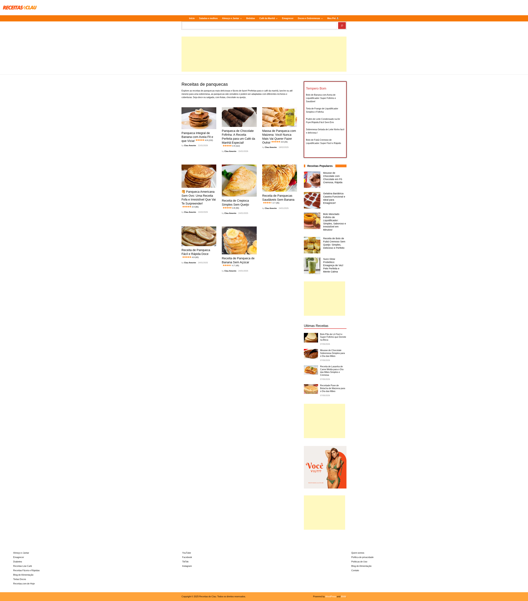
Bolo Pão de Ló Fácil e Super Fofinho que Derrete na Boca (333, 337)
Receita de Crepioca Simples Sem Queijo (235, 204)
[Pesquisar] (342, 25)
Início (192, 18)
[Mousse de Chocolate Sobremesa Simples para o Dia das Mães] (311, 358)
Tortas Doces (19, 579)
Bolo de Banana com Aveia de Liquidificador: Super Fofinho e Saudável (321, 98)
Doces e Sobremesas (311, 19)
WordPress (330, 596)
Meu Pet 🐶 (333, 18)
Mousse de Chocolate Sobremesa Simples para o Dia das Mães (332, 353)
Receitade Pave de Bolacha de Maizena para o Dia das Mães (332, 388)
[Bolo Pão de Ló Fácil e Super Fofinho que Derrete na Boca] (311, 342)
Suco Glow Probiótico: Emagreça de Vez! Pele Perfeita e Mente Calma (333, 265)
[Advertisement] (264, 56)
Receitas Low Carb (22, 566)
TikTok (185, 561)
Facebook (187, 557)
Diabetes (17, 561)
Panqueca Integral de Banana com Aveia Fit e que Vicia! (197, 137)
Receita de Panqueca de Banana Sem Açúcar (238, 262)
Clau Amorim (190, 145)
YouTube (186, 553)
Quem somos (357, 553)
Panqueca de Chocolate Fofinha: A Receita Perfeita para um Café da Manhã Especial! (238, 138)
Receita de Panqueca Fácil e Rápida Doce (196, 253)
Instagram (187, 566)
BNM (343, 596)
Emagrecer (287, 18)
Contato (355, 570)
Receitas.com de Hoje (24, 583)
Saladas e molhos (208, 18)
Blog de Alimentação (23, 575)
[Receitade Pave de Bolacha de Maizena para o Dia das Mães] (311, 393)
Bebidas (250, 18)
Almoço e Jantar (233, 19)
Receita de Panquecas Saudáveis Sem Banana (278, 199)
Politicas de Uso (359, 561)
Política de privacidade (362, 557)
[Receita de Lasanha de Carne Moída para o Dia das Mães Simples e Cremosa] (311, 374)
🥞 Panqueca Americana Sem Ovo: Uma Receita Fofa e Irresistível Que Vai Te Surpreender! (199, 199)
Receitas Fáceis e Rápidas (26, 570)
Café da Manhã (269, 19)
